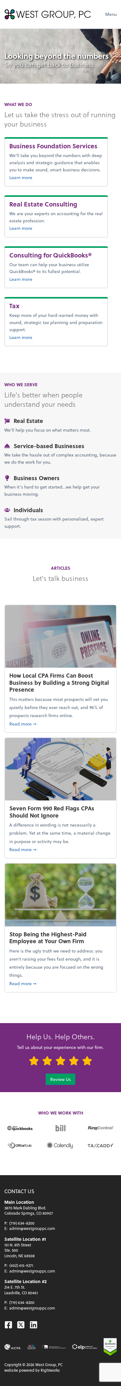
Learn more (34, 177)
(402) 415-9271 (21, 1265)
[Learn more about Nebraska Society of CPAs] (54, 1347)
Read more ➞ (60, 723)
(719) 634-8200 (21, 1223)
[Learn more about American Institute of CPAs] (12, 1347)
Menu (111, 14)
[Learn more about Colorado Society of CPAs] (31, 1347)
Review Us (60, 1079)
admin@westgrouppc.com (32, 1228)
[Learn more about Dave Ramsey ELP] (84, 1347)
